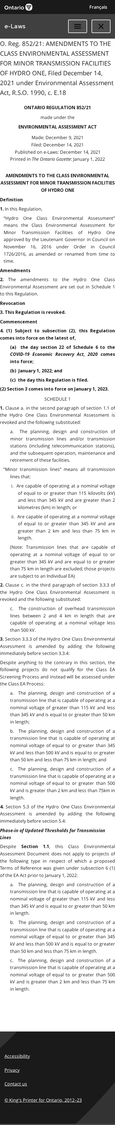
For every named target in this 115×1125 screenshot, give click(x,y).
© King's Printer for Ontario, (43, 1100)
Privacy (12, 1070)
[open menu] (77, 26)
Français (98, 7)
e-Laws (15, 26)
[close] (101, 26)
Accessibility (17, 1056)
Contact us (15, 1084)
